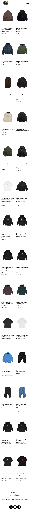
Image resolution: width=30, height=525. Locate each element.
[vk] (11, 507)
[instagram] (15, 507)
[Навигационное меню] (28, 3)
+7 (12, 492)
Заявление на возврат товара (15, 522)
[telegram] (19, 507)
